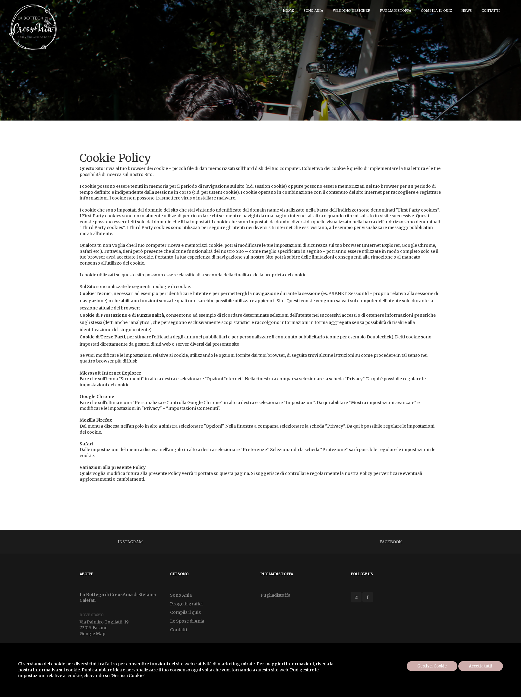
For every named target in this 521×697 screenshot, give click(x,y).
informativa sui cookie (56, 670)
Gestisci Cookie (432, 666)
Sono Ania (313, 10)
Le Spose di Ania (187, 621)
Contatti (491, 10)
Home (288, 10)
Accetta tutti (480, 666)
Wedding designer (351, 10)
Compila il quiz (436, 10)
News (467, 10)
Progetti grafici (186, 604)
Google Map (92, 633)
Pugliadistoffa (395, 10)
